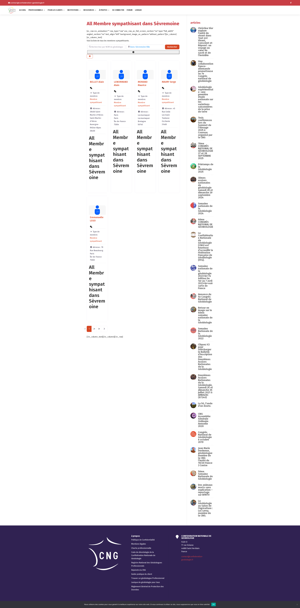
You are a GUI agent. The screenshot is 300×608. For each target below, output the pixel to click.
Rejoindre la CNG (138, 570)
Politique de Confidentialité (143, 540)
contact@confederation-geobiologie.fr (27, 3)
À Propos (103, 10)
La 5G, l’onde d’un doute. (205, 404)
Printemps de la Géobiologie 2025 (205, 168)
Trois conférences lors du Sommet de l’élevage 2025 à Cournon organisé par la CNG (205, 127)
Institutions (73, 10)
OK (213, 604)
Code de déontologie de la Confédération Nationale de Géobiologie (143, 555)
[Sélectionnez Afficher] (90, 56)
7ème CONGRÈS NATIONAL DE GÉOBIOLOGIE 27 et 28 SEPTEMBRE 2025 (205, 151)
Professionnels (35, 10)
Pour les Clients (55, 10)
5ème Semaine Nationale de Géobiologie (205, 475)
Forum (129, 10)
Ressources (88, 10)
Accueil (22, 10)
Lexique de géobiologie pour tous (145, 582)
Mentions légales (138, 544)
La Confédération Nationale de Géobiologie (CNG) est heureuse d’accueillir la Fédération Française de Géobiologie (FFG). (205, 246)
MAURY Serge (169, 81)
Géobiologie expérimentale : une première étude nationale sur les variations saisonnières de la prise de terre (205, 99)
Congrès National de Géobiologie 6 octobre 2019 (205, 437)
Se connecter (118, 10)
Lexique (138, 10)
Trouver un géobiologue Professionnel (147, 578)
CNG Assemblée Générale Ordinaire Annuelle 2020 (204, 420)
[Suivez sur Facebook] (290, 2)
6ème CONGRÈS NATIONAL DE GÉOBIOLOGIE (205, 223)
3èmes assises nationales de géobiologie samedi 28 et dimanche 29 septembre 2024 (205, 187)
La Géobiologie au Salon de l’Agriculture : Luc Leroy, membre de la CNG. (205, 508)
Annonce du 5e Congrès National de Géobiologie (205, 298)
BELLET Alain (97, 81)
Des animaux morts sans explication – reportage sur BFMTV (205, 489)
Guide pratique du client (141, 574)
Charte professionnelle (141, 548)
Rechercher (173, 47)
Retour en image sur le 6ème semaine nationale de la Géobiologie (205, 315)
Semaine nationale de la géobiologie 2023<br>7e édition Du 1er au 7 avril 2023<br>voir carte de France (205, 277)
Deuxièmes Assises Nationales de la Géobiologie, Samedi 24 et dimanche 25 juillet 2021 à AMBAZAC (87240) (205, 386)
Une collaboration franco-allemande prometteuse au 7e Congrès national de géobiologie (205, 71)
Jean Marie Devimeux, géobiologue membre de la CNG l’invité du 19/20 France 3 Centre (205, 457)
